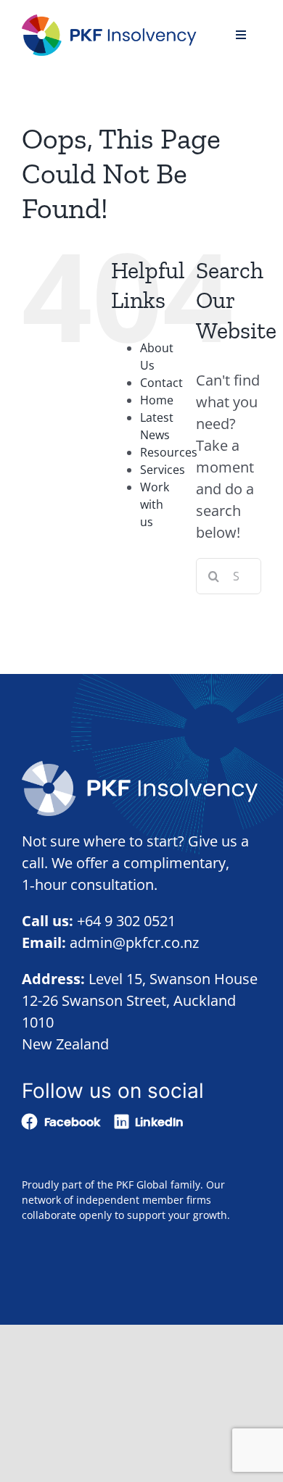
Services (162, 470)
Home (156, 400)
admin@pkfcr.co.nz (134, 942)
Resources (168, 452)
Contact (161, 383)
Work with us (154, 504)
